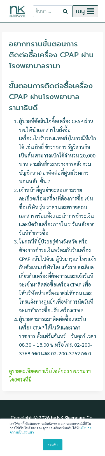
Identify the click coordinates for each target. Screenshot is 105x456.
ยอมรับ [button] (53, 444)
